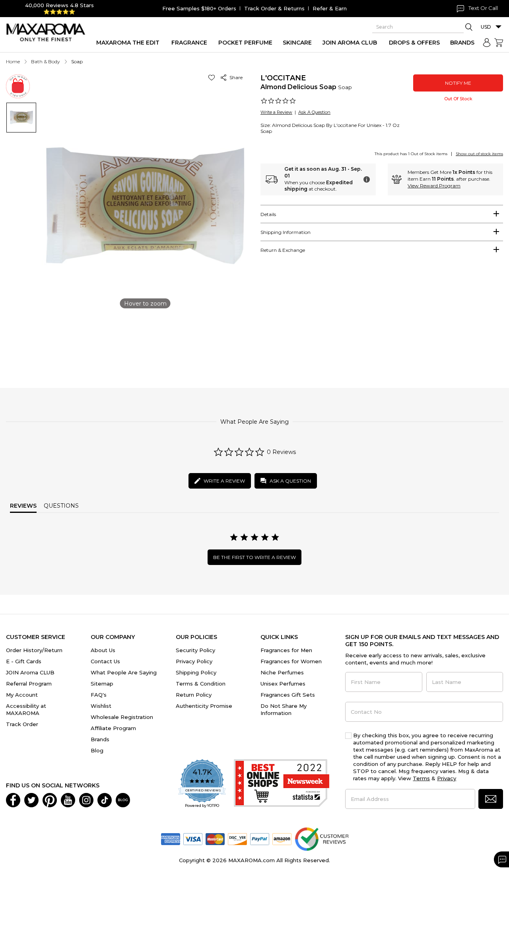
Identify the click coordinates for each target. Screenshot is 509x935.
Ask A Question (314, 112)
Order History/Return (34, 650)
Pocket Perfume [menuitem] (245, 42)
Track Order (22, 724)
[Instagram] (86, 799)
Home (13, 61)
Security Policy (195, 650)
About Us (103, 650)
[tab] (381, 214)
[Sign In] (486, 42)
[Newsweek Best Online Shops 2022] (281, 784)
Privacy (446, 778)
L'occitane (283, 78)
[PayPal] (259, 838)
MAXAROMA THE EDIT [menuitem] (127, 42)
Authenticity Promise (204, 706)
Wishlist (101, 706)
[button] (213, 77)
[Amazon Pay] (281, 838)
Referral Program (29, 683)
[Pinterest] (50, 799)
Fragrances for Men (286, 650)
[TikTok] (104, 799)
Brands (100, 739)
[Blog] (123, 799)
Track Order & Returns (274, 8)
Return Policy (194, 695)
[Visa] (192, 838)
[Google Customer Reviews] (321, 838)
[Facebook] (13, 799)
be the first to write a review (254, 557)
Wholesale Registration (122, 717)
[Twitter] (31, 799)
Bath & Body (45, 61)
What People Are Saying (124, 672)
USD (486, 27)
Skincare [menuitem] (297, 42)
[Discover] (237, 838)
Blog (97, 750)
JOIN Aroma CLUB (30, 672)
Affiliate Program (113, 728)
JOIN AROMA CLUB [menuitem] (349, 42)
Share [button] (235, 77)
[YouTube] (68, 799)
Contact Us (105, 661)
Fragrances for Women (291, 661)
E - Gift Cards (23, 661)
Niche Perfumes (282, 672)
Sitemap (102, 683)
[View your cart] (498, 42)
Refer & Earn (330, 8)
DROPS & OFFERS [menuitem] (414, 42)
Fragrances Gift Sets (287, 695)
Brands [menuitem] (462, 42)
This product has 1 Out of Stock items (411, 153)
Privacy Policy (194, 661)
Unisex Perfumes (282, 683)
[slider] (254, 339)
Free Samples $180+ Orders (199, 8)
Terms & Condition (200, 683)
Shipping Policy (196, 672)
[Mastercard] (215, 838)
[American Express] (170, 838)
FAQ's (99, 695)
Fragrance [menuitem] (189, 42)
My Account (22, 695)
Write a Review (276, 112)
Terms (421, 778)
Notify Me (458, 83)
